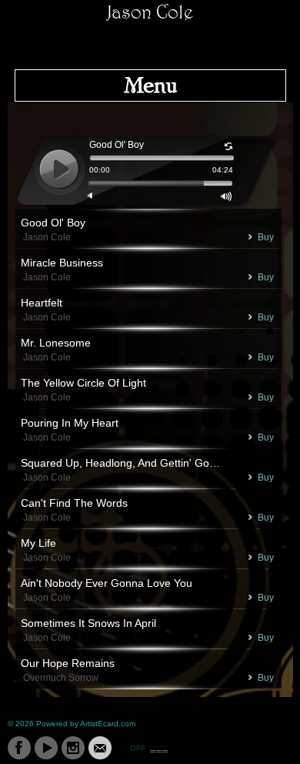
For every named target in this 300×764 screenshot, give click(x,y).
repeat (229, 146)
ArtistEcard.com (107, 723)
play (59, 169)
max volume (226, 197)
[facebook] (19, 747)
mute (93, 197)
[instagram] (73, 747)
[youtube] (46, 747)
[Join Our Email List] (100, 747)
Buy (266, 237)
